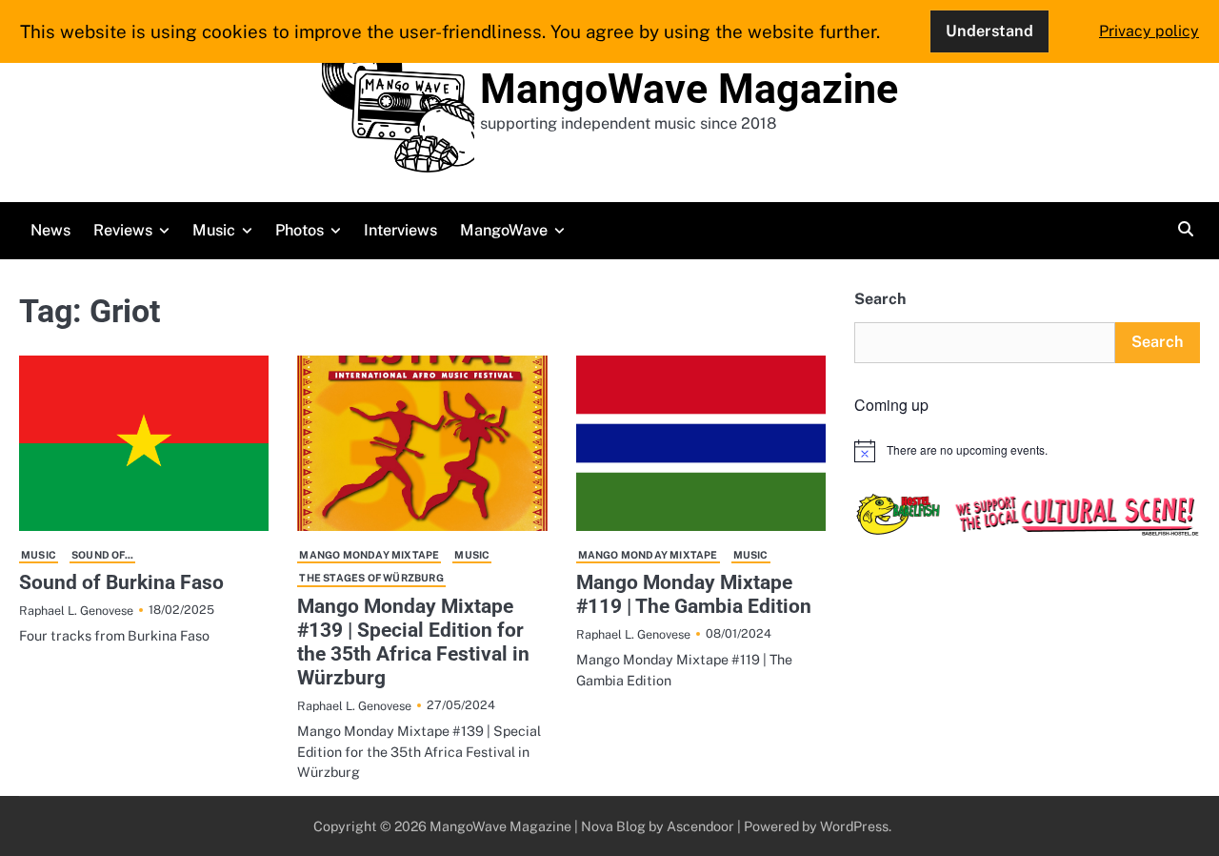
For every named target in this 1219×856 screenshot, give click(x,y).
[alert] (1027, 450)
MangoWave (504, 230)
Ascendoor (700, 826)
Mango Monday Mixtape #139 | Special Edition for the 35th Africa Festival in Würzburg (413, 642)
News (50, 230)
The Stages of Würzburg (371, 577)
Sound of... (102, 554)
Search (880, 299)
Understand (989, 31)
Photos (299, 230)
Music (213, 230)
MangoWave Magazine (689, 88)
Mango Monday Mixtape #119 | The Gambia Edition (693, 594)
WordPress (854, 826)
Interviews (400, 230)
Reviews (122, 230)
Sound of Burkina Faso (121, 582)
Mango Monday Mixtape (369, 554)
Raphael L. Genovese (76, 610)
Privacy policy (1149, 31)
